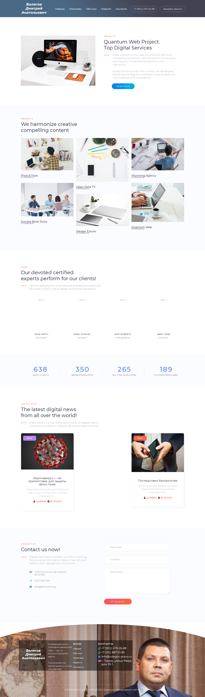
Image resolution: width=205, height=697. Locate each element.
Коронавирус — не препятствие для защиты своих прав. (47, 481)
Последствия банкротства (157, 480)
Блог (29, 438)
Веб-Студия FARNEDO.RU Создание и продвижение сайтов (106, 689)
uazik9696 (41, 501)
